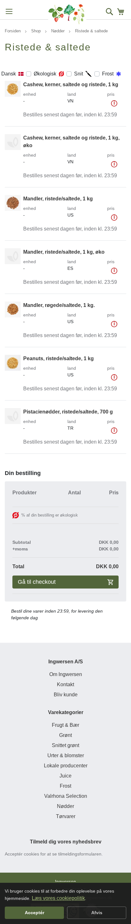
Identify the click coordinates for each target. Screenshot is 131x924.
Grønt (65, 735)
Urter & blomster (65, 755)
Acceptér (34, 912)
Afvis (96, 912)
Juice (65, 775)
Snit (78, 73)
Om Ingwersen (65, 674)
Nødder (58, 31)
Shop (36, 31)
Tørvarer (65, 816)
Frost (108, 73)
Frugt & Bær (65, 725)
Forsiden (13, 31)
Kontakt (65, 684)
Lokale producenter (65, 765)
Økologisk (45, 73)
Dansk (8, 73)
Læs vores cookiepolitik (58, 898)
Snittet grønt (65, 745)
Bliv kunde (66, 694)
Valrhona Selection (65, 796)
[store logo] (67, 14)
